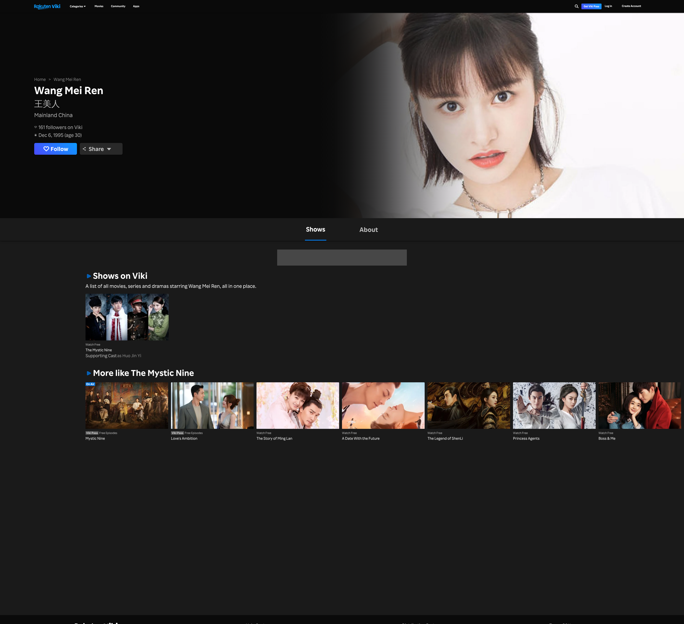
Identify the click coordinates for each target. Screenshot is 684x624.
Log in (608, 6)
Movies (99, 6)
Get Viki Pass (591, 6)
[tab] (315, 229)
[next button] (577, 406)
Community (118, 6)
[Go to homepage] (47, 6)
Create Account (631, 6)
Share (96, 148)
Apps (136, 6)
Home (40, 79)
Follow (59, 148)
